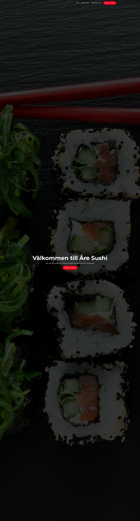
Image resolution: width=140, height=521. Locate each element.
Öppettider (85, 2)
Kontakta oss (96, 2)
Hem (77, 2)
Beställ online (110, 3)
